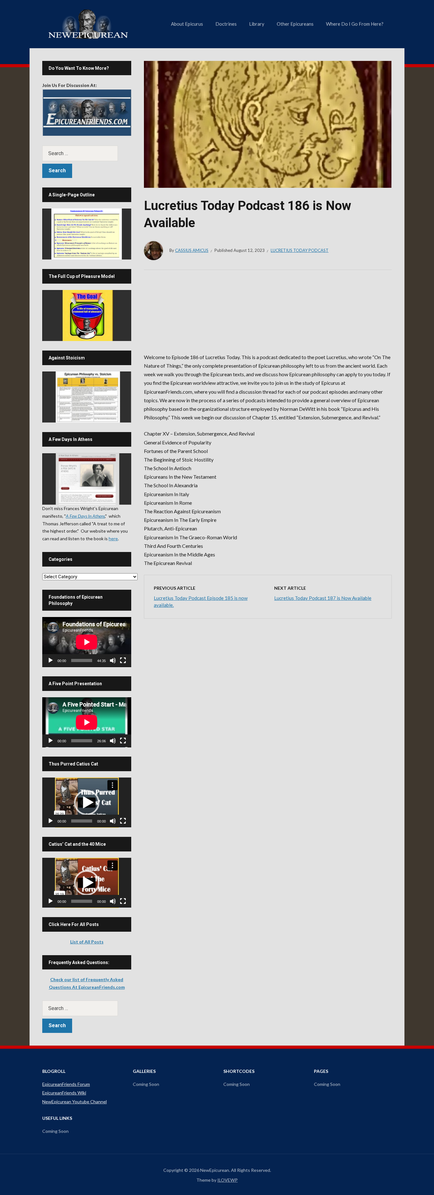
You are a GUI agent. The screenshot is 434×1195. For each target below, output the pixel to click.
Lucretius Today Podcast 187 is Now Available (322, 598)
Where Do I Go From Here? (354, 24)
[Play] (50, 660)
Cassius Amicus (191, 250)
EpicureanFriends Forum (66, 1084)
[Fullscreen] (123, 660)
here (113, 538)
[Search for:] (86, 153)
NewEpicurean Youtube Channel (74, 1101)
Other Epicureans (295, 24)
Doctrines (226, 24)
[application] (86, 642)
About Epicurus (187, 24)
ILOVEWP (227, 1180)
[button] (86, 802)
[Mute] (113, 660)
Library (256, 24)
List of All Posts (87, 941)
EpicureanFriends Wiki (64, 1092)
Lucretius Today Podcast (300, 250)
